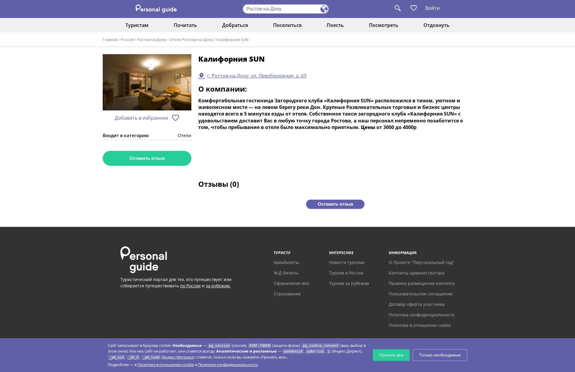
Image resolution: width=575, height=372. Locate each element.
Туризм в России (346, 273)
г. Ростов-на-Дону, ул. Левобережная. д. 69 (256, 75)
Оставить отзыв (147, 158)
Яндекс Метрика (178, 357)
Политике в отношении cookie (165, 364)
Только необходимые (440, 355)
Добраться (235, 25)
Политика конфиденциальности (422, 315)
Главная (109, 39)
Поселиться (287, 25)
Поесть (335, 25)
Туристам (137, 25)
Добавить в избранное (141, 118)
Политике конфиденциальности (228, 364)
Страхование (287, 294)
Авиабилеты (286, 262)
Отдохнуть (436, 25)
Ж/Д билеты (286, 273)
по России (190, 286)
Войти (432, 8)
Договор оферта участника (416, 304)
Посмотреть (383, 25)
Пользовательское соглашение (421, 294)
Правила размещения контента (422, 283)
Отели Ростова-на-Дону (191, 39)
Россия (127, 39)
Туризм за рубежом (349, 283)
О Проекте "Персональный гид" (421, 262)
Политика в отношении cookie (420, 325)
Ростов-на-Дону (151, 39)
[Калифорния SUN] (147, 83)
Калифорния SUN (233, 39)
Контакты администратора (416, 273)
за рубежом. (218, 286)
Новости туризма (346, 262)
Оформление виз (291, 283)
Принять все (391, 355)
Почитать (185, 25)
